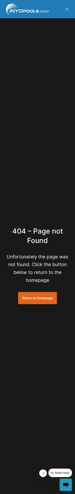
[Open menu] (67, 9)
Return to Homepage (37, 298)
